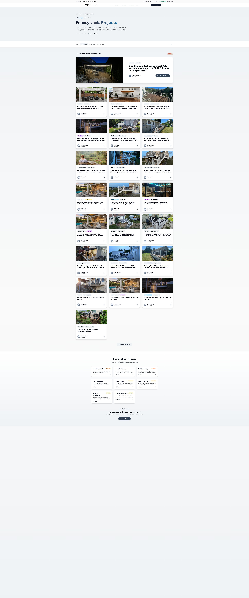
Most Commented (101, 44)
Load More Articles (124, 344)
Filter (171, 44)
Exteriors (156, 1)
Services (110, 5)
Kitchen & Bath (170, 1)
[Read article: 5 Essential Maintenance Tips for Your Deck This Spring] (157, 293)
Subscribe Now (124, 418)
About (138, 5)
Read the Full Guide (162, 75)
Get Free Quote (156, 5)
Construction (146, 1)
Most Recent (84, 44)
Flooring (151, 1)
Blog (81, 14)
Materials (124, 5)
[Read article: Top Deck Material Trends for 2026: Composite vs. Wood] (91, 324)
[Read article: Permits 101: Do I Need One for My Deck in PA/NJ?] (91, 293)
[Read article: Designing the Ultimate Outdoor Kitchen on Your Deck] (124, 293)
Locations (131, 5)
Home (77, 14)
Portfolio (117, 5)
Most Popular (92, 44)
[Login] (163, 5)
